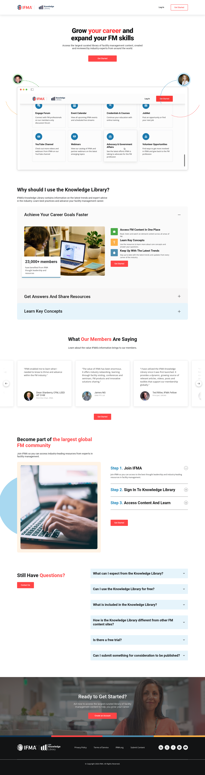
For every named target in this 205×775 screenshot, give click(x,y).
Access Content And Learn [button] (140, 502)
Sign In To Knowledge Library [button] (143, 489)
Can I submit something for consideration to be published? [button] (136, 655)
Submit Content (138, 747)
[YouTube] (185, 747)
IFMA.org (119, 747)
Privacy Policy (81, 747)
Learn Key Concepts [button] (43, 311)
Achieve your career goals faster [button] (56, 214)
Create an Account (102, 716)
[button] (6, 383)
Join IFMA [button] (126, 468)
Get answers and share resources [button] (57, 296)
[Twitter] (167, 747)
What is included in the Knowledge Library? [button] (125, 605)
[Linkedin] (160, 747)
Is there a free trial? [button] (107, 640)
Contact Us (25, 585)
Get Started (179, 7)
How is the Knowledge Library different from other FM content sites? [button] (133, 622)
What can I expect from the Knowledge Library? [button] (128, 573)
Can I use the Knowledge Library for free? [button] (123, 589)
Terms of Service (101, 747)
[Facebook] (173, 747)
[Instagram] (179, 747)
